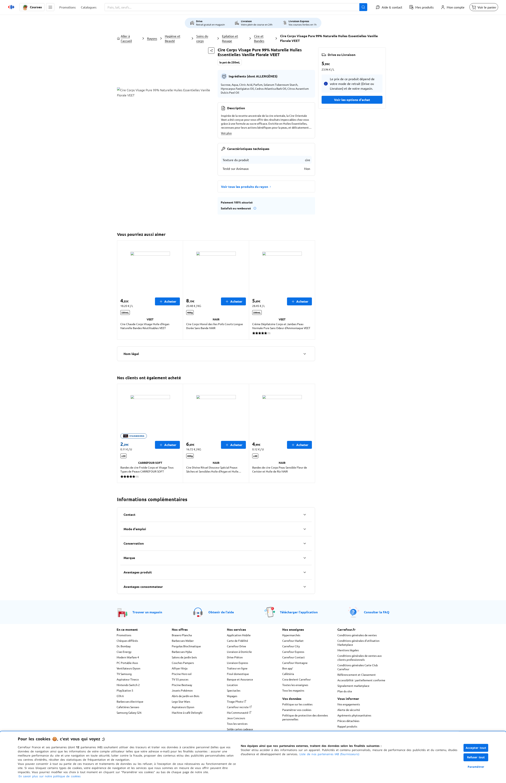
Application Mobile (239, 635)
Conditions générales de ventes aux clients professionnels (359, 657)
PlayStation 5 (125, 690)
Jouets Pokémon (182, 690)
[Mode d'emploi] (305, 529)
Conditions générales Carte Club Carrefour (357, 667)
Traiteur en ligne (237, 668)
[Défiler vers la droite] (310, 290)
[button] (50, 7)
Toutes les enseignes (295, 685)
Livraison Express (237, 662)
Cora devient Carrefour (296, 679)
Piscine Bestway (182, 685)
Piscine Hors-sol (182, 674)
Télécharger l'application (299, 612)
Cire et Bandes (259, 38)
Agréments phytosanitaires (354, 715)
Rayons (152, 38)
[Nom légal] (305, 354)
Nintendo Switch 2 (128, 685)
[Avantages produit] (305, 572)
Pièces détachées (348, 721)
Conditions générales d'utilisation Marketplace (358, 642)
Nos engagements (348, 704)
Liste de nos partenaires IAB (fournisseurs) (329, 754)
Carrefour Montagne (295, 662)
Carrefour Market (293, 640)
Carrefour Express (293, 651)
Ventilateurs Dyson (128, 668)
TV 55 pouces (180, 679)
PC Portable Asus (127, 662)
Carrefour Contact (293, 657)
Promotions (124, 635)
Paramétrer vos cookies (296, 709)
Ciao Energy (124, 651)
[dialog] (253, 757)
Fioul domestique (238, 674)
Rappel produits (347, 726)
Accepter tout (476, 748)
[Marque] (305, 558)
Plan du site (344, 691)
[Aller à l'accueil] (11, 7)
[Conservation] (305, 543)
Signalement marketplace (353, 685)
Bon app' (287, 668)
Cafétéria (288, 674)
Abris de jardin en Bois (185, 696)
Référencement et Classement (356, 674)
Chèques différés (127, 640)
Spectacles (233, 690)
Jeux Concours (236, 718)
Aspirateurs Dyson (183, 707)
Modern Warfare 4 (128, 657)
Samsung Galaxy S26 (129, 712)
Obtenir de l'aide (221, 612)
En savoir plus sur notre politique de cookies (50, 776)
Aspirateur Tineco (128, 679)
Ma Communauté (238, 712)
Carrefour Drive (236, 646)
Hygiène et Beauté (172, 38)
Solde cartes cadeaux (240, 729)
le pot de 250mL (229, 62)
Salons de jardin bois (184, 657)
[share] (211, 50)
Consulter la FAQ (376, 612)
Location (232, 685)
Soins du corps (202, 38)
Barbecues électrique (130, 701)
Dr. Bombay (124, 646)
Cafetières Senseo (128, 707)
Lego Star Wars (181, 701)
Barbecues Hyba (182, 651)
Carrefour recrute (238, 707)
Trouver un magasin (147, 612)
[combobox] (236, 7)
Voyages (232, 696)
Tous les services (237, 723)
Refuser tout (476, 757)
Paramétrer (476, 767)
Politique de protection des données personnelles (305, 717)
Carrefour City (291, 646)
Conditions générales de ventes (357, 635)
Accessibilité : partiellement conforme (361, 680)
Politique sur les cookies (297, 704)
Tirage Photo (235, 701)
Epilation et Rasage (230, 38)
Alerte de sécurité (348, 709)
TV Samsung (124, 674)
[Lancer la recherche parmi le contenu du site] (363, 7)
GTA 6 (120, 696)
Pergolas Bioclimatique (186, 646)
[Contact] (305, 515)
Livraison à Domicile (239, 651)
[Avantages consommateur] (305, 587)
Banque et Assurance (240, 679)
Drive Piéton (235, 657)
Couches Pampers (183, 662)
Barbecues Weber (183, 640)
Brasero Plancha (182, 635)
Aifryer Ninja (179, 668)
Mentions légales (348, 650)
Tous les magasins (293, 690)
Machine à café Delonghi (187, 712)
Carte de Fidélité (237, 640)
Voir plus (226, 133)
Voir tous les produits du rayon (244, 186)
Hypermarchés (291, 635)
